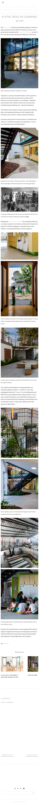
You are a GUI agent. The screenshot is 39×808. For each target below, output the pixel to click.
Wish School (7, 27)
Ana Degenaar (21, 801)
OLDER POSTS (32, 755)
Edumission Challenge (25, 32)
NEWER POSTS (7, 755)
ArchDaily (5, 643)
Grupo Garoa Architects (15, 221)
